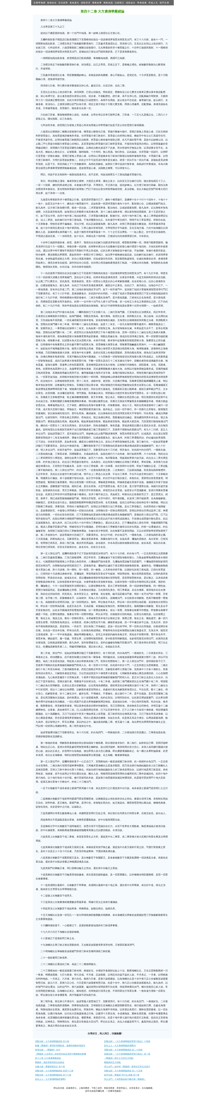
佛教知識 (108, 3)
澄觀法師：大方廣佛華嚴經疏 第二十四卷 (123, 1050)
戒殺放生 (131, 3)
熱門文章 (164, 3)
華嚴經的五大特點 (112, 1062)
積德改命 (52, 3)
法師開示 (119, 3)
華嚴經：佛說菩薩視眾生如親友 (49, 1062)
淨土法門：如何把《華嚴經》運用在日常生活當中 (127, 1066)
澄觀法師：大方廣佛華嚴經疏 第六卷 (52, 1041)
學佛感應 (142, 3)
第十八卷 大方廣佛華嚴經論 (48, 1058)
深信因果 (63, 3)
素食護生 (74, 3)
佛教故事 (97, 3)
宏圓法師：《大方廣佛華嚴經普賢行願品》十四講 (127, 1041)
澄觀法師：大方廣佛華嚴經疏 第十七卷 (53, 1075)
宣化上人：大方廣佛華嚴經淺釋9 (50, 1079)
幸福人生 (153, 3)
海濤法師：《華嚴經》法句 (47, 1050)
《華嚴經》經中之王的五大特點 (118, 1058)
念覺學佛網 (39, 3)
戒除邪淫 (85, 3)
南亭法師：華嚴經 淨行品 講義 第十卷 (121, 1075)
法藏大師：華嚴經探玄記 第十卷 (50, 1066)
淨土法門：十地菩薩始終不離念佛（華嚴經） (125, 1079)
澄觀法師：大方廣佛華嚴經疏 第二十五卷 (123, 1071)
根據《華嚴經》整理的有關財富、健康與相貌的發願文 (60, 1045)
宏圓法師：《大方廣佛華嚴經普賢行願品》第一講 (127, 1054)
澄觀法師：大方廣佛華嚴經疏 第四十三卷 (54, 1071)
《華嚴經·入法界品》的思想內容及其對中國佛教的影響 (60, 1054)
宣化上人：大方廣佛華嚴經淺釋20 (120, 1045)
